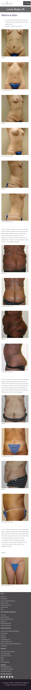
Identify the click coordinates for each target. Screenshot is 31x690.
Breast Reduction (6, 623)
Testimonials (4, 607)
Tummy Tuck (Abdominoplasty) (10, 631)
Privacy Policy (15, 685)
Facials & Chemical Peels (8, 651)
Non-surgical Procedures (8, 601)
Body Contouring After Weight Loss (11, 643)
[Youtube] (12, 677)
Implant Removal (6, 625)
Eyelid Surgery (5, 617)
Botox (2, 660)
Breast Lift (4, 621)
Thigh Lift (3, 637)
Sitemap (23, 685)
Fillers (2, 657)
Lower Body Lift (5, 639)
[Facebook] (2, 677)
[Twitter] (4, 677)
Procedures (4, 598)
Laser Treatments (6, 655)
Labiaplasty (4, 645)
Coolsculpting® (5, 653)
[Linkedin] (10, 677)
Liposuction (4, 633)
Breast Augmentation (7, 619)
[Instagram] (7, 677)
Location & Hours (6, 671)
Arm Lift (3, 635)
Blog (2, 609)
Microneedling (5, 662)
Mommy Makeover (6, 641)
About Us (3, 596)
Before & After (5, 603)
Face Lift (3, 615)
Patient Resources (6, 605)
